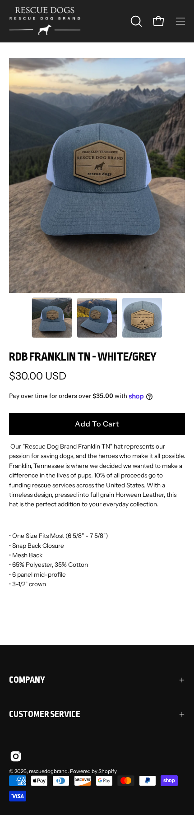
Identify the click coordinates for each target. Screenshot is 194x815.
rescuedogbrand (48, 771)
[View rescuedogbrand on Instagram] (16, 756)
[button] (136, 21)
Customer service (44, 714)
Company (27, 680)
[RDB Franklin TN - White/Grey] (52, 317)
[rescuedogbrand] (45, 21)
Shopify (107, 771)
